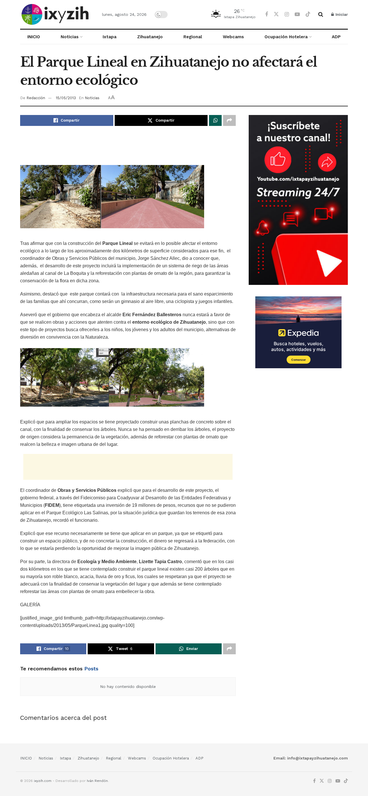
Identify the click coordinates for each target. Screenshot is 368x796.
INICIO (33, 36)
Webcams (233, 36)
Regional (192, 36)
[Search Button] (320, 14)
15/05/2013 (66, 98)
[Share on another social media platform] (229, 120)
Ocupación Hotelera (286, 36)
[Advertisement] (128, 149)
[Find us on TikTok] (308, 14)
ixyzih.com (42, 781)
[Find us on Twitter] (276, 14)
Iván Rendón (97, 781)
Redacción (35, 98)
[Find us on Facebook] (266, 14)
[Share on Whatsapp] (215, 120)
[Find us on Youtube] (297, 14)
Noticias (69, 36)
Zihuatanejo (150, 36)
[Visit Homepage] (56, 14)
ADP (336, 36)
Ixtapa (109, 36)
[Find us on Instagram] (287, 14)
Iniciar (341, 14)
